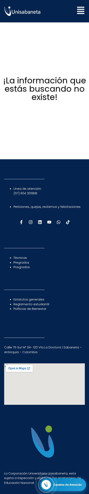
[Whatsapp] (58, 222)
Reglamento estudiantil (31, 304)
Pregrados (21, 262)
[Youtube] (49, 222)
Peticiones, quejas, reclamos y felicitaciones (47, 206)
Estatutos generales (28, 299)
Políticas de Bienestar (29, 309)
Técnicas (20, 258)
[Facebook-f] (21, 222)
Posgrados (21, 267)
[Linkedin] (40, 222)
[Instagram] (30, 222)
